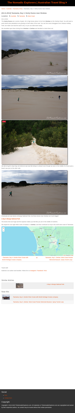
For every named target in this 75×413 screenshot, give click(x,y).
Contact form (8, 398)
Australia (8, 8)
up (37, 257)
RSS (45, 270)
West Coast (31, 16)
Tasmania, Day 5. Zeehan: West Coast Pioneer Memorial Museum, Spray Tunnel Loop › (59, 258)
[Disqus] (37, 326)
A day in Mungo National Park (10, 219)
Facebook (40, 270)
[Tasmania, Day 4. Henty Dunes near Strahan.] (34, 52)
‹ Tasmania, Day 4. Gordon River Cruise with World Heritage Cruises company (15, 258)
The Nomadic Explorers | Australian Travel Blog (36, 2)
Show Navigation (2, 2)
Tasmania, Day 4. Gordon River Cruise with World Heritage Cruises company (35, 297)
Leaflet (64, 255)
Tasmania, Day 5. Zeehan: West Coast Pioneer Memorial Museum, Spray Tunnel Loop (38, 302)
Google (72, 255)
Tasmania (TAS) (17, 8)
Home (3, 8)
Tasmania (22, 16)
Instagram (33, 270)
